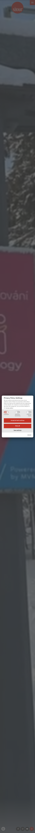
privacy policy (9, 408)
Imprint (29, 435)
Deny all (17, 426)
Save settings (17, 430)
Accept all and (17, 420)
